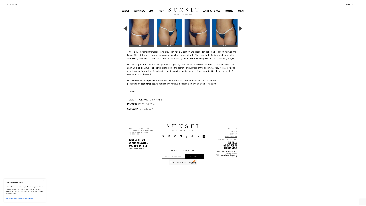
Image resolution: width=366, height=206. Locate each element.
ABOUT (151, 11)
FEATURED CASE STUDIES (211, 11)
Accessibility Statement (227, 140)
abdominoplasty (148, 84)
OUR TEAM (232, 142)
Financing (233, 131)
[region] (25, 190)
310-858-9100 (12, 4)
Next (240, 28)
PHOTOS (161, 11)
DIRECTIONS (232, 128)
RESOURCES (229, 11)
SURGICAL (125, 11)
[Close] (44, 180)
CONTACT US (349, 4)
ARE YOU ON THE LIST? (183, 151)
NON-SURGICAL (139, 11)
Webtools (234, 157)
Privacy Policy (231, 137)
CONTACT (241, 11)
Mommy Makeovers (138, 142)
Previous (125, 28)
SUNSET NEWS (230, 148)
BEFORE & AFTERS (137, 140)
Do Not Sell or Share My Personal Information (20, 198)
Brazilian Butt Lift (139, 145)
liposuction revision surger (182, 71)
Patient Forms (229, 145)
